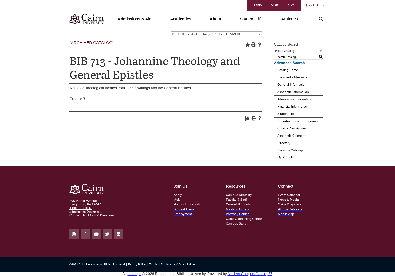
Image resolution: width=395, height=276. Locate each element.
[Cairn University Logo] (86, 19)
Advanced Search (289, 63)
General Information (291, 84)
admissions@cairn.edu (85, 211)
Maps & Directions (101, 215)
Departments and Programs (297, 121)
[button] (134, 19)
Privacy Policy (137, 264)
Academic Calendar (291, 135)
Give (291, 5)
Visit (274, 5)
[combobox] (216, 34)
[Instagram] (74, 234)
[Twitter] (107, 234)
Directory (283, 143)
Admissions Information (294, 99)
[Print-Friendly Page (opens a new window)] (253, 44)
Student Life (286, 114)
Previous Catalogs (290, 150)
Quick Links (312, 5)
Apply (258, 5)
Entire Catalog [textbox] (284, 51)
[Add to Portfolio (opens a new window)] (247, 44)
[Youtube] (96, 234)
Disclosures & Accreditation (178, 264)
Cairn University (88, 264)
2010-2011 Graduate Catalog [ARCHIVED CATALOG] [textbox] (207, 34)
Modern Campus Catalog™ (250, 274)
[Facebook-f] (85, 234)
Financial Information (292, 106)
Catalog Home (287, 70)
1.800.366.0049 (80, 208)
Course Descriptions (292, 128)
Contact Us (77, 215)
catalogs (134, 274)
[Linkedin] (118, 234)
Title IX (153, 264)
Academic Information (293, 92)
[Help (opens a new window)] (259, 44)
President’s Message (292, 77)
